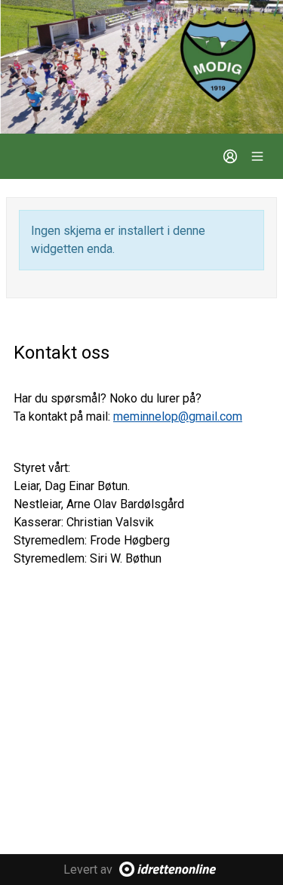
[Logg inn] (230, 156)
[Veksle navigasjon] (257, 156)
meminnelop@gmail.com (177, 416)
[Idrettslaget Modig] (141, 67)
